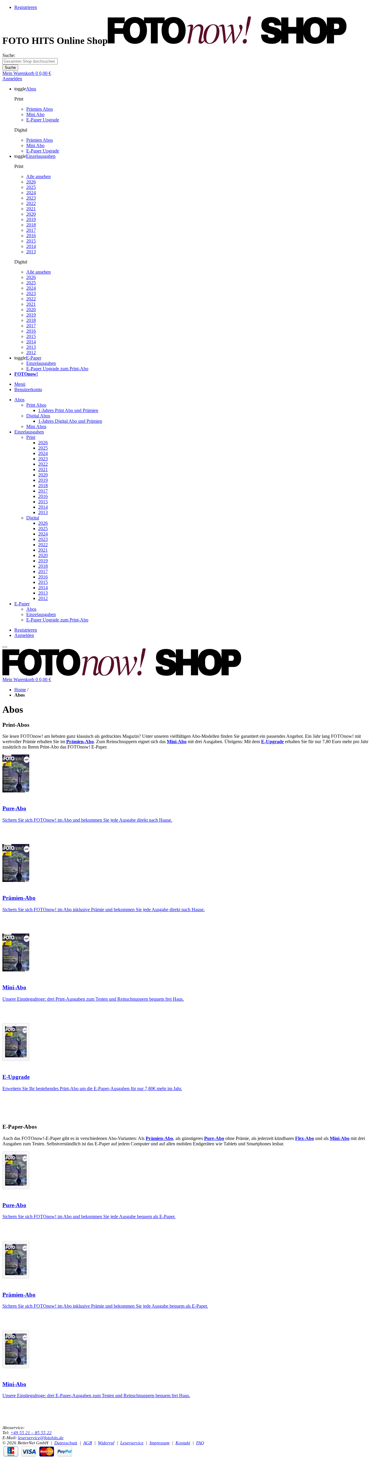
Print (30, 437)
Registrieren (25, 7)
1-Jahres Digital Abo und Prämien (70, 421)
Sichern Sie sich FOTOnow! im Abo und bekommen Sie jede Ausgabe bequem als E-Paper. (88, 1216)
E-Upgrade (16, 1077)
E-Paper (22, 603)
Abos (19, 399)
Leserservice (132, 1442)
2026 (31, 181)
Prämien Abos (39, 109)
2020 (31, 214)
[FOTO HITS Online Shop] (227, 40)
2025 (31, 187)
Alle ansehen (38, 176)
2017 (31, 230)
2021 (31, 208)
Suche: (8, 55)
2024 (31, 192)
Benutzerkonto (28, 389)
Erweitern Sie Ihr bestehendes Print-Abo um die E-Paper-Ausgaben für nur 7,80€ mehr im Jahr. (92, 1088)
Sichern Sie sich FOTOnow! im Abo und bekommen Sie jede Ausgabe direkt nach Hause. (87, 820)
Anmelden (12, 78)
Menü (19, 384)
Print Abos (36, 405)
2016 (31, 235)
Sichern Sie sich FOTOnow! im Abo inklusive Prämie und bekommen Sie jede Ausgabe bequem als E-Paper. (105, 1306)
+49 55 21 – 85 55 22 (31, 1432)
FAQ (200, 1442)
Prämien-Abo (19, 898)
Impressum (160, 1442)
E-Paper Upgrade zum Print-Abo (57, 368)
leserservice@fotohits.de (41, 1437)
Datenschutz (65, 1442)
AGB (87, 1442)
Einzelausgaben (41, 363)
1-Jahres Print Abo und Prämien (68, 410)
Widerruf (106, 1442)
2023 (31, 197)
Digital (32, 517)
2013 (31, 251)
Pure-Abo (14, 808)
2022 (31, 203)
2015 (31, 240)
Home (20, 689)
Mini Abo (35, 114)
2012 (31, 352)
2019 (31, 219)
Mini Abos (36, 426)
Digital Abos (38, 415)
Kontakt (182, 1442)
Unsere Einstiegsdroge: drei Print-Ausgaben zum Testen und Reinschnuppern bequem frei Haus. (93, 999)
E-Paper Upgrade (42, 119)
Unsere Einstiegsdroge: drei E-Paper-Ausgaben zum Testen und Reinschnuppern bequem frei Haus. (96, 1395)
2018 (31, 224)
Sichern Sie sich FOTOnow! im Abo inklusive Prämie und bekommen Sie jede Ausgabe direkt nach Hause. (103, 909)
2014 (31, 246)
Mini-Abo (14, 987)
